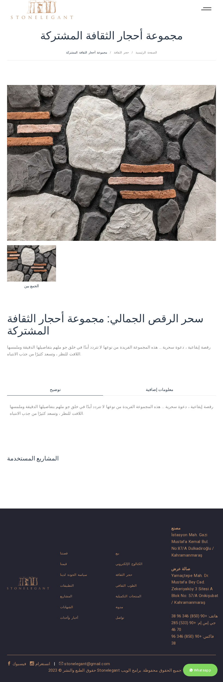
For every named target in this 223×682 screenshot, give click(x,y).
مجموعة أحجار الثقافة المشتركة (86, 52)
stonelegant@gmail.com (86, 664)
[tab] (55, 389)
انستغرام (42, 664)
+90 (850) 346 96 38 (189, 616)
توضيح (55, 390)
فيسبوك (19, 664)
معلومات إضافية (159, 390)
